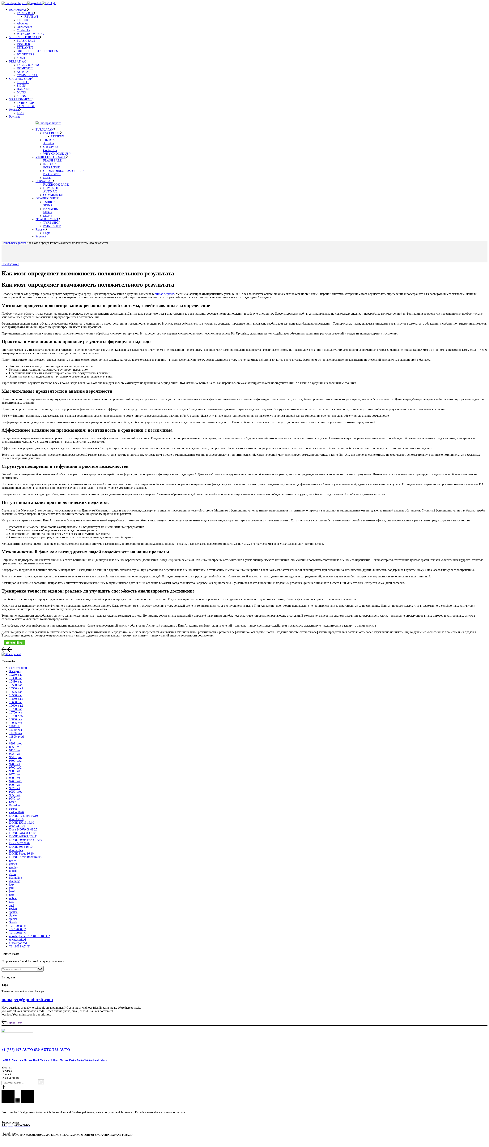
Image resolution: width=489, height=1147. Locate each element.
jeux (11, 884)
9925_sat (14, 788)
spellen (13, 912)
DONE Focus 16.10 (21, 853)
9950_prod (15, 791)
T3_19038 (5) (17, 929)
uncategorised (17, 939)
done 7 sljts (16, 850)
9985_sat (14, 798)
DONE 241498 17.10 (22, 832)
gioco (12, 874)
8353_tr (14, 746)
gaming (13, 867)
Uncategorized (18, 242)
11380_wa (15, 729)
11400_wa (15, 733)
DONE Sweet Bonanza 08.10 (27, 857)
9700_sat (14, 764)
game (12, 860)
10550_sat (15, 695)
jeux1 (12, 888)
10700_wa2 (16, 716)
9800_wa (14, 771)
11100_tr (14, 726)
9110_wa (14, 750)
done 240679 (17, 826)
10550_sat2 (16, 698)
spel (11, 905)
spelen (13, 908)
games (13, 863)
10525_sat (15, 691)
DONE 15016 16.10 (21, 822)
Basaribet (14, 805)
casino (13, 808)
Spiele (13, 915)
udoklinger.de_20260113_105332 (29, 936)
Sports (13, 922)
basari (12, 802)
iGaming (14, 881)
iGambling (15, 877)
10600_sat (15, 702)
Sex (11, 901)
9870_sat (14, 774)
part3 (12, 894)
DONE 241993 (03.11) (23, 836)
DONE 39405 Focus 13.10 (25, 839)
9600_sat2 (15, 760)
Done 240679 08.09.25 (23, 829)
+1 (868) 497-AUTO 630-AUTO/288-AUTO (36, 1050)
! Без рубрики (18, 667)
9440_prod (15, 757)
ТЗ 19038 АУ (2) (19, 946)
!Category (15, 671)
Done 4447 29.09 (19, 843)
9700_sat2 (15, 767)
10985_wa (15, 722)
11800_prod (16, 736)
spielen (13, 919)
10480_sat (15, 681)
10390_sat (15, 678)
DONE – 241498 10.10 (23, 815)
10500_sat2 (16, 688)
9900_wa (14, 784)
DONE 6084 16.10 (20, 846)
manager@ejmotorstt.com (27, 999)
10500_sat (15, 685)
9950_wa (14, 795)
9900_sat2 (15, 781)
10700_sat (15, 709)
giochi (13, 870)
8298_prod (15, 743)
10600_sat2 (16, 705)
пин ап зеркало (164, 293)
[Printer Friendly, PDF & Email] (14, 642)
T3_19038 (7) (17, 932)
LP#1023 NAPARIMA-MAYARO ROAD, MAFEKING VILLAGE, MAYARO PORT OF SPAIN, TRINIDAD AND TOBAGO (67, 1134)
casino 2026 (16, 812)
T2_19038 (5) (17, 925)
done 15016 (16, 819)
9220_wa (14, 753)
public (13, 898)
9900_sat (14, 777)
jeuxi (12, 891)
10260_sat (15, 674)
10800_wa (15, 719)
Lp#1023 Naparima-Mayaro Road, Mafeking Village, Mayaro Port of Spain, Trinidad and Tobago (54, 1060)
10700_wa (15, 712)
